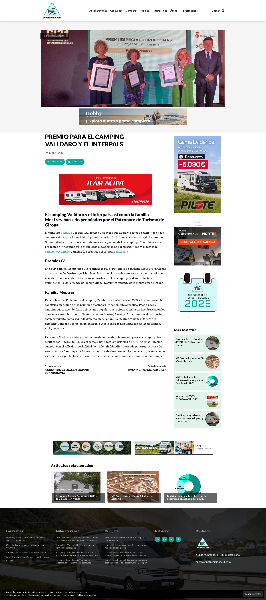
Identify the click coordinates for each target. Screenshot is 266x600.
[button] (218, 10)
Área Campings (58, 35)
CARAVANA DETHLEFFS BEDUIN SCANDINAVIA (67, 371)
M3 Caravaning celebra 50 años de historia (189, 360)
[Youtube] (164, 539)
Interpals (122, 251)
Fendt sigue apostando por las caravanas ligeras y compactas (189, 418)
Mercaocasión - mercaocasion (71, 490)
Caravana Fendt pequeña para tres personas (27, 552)
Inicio (46, 35)
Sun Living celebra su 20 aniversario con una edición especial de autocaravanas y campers (126, 561)
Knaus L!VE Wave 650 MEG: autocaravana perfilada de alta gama (76, 546)
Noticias (116, 490)
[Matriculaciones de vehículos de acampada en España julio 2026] (212, 381)
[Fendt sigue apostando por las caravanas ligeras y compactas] (212, 419)
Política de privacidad (86, 595)
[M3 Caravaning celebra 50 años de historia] (212, 362)
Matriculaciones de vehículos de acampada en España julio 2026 (189, 380)
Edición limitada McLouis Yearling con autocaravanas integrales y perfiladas (73, 561)
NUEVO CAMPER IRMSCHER (147, 369)
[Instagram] (157, 539)
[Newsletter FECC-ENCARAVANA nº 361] (212, 400)
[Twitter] (171, 539)
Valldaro (66, 232)
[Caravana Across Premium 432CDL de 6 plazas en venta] (212, 343)
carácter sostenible (57, 251)
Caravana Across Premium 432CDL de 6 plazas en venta (189, 342)
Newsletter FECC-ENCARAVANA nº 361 (187, 398)
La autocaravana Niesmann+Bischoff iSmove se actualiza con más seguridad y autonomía (77, 539)
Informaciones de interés (180, 490)
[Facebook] (178, 539)
